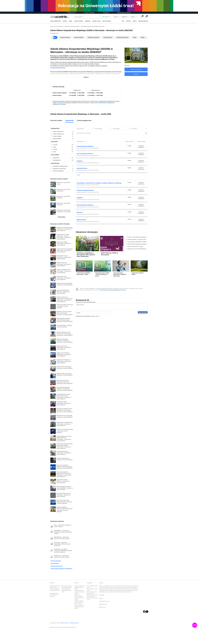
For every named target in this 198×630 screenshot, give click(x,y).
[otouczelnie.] (59, 16)
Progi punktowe (108, 37)
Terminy (115, 16)
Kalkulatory (124, 16)
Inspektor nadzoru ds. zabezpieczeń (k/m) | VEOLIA (79, 587)
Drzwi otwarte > (55, 563)
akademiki (87, 21)
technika (128, 21)
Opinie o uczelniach (89, 12)
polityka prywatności (74, 623)
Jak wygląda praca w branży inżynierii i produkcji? (54, 595)
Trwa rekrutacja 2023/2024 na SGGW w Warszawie (137, 241)
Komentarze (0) (54, 33)
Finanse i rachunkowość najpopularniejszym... (137, 237)
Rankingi (106, 12)
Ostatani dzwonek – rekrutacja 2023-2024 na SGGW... (137, 239)
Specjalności (144, 37)
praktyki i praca (96, 21)
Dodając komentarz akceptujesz (87, 316)
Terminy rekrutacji (65, 37)
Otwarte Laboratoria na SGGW (135, 246)
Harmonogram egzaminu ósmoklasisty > (62, 568)
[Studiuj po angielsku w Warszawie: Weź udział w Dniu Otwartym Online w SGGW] (87, 243)
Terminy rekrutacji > (56, 561)
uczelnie (65, 21)
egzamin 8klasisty (143, 21)
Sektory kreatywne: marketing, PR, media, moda (67, 590)
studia (70, 21)
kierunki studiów (78, 21)
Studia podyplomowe (84, 120)
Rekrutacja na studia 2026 (125, 12)
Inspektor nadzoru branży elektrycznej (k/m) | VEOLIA (78, 602)
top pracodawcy (107, 21)
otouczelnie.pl (53, 623)
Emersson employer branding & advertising (65, 627)
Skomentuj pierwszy (194, 625)
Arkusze (133, 16)
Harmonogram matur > (57, 566)
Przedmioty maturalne (122, 37)
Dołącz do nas (72, 12)
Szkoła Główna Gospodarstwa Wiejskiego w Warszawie (113, 290)
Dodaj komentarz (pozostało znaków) (85, 302)
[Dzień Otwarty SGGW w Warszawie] (111, 243)
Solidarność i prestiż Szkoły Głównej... (137, 248)
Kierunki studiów (78, 37)
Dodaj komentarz (143, 312)
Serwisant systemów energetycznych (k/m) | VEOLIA (79, 592)
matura (135, 21)
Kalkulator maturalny (93, 37)
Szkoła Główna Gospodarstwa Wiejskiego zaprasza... (137, 244)
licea (123, 21)
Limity (134, 37)
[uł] (99, 6)
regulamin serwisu (95, 316)
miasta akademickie (55, 21)
